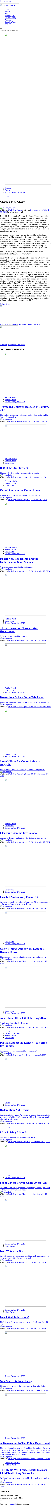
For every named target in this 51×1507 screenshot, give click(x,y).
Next (2, 1487)
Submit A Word (10, 22)
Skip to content (5, 1)
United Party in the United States (20, 490)
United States (5, 304)
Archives (8, 20)
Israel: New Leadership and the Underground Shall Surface (19, 560)
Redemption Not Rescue (14, 1109)
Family (7, 190)
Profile (7, 11)
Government (9, 463)
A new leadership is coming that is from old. (16, 567)
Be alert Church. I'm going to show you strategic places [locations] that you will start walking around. (25, 1189)
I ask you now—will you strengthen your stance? (18, 1051)
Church (7, 1031)
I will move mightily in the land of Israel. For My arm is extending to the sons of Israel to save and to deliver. (24, 903)
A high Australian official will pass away (15, 1023)
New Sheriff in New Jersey (16, 1381)
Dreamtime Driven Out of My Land (22, 697)
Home (7, 9)
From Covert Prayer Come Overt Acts (23, 1182)
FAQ (7, 14)
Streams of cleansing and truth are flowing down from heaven (23, 838)
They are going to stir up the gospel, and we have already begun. (24, 1386)
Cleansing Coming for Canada (18, 832)
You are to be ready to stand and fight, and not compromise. (22, 770)
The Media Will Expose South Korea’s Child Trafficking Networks (23, 1471)
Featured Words (11, 398)
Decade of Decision (12, 1033)
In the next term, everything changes (13, 636)
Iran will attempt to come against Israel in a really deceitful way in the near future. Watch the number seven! (24, 1257)
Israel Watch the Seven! (14, 1317)
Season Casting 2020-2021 (15, 192)
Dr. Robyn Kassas (15, 210)
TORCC (8, 24)
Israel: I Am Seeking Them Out (19, 896)
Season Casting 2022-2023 (15, 554)
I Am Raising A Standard (15, 1132)
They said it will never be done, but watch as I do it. (19, 473)
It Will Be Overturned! (14, 467)
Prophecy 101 (10, 16)
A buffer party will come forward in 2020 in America (20, 495)
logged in (13, 1504)
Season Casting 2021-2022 (15, 892)
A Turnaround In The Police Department (25, 1443)
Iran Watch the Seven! (13, 1251)
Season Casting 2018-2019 (15, 623)
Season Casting (10, 18)
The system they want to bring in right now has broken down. (23, 957)
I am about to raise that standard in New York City (18, 1137)
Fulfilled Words (10, 400)
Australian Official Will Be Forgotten (23, 1018)
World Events (10, 1246)
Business (8, 188)
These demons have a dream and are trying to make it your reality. (24, 702)
